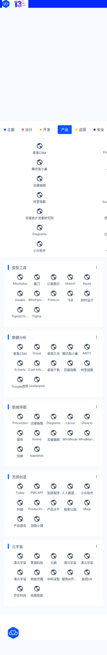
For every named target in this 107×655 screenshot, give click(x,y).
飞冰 (70, 300)
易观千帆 (53, 370)
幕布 (20, 440)
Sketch (70, 283)
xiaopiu (20, 300)
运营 (82, 129)
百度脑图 (53, 440)
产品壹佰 (20, 526)
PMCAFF (36, 493)
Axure (87, 283)
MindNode (70, 439)
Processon (20, 423)
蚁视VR (87, 579)
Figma (36, 316)
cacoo (70, 423)
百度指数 (70, 370)
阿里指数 (39, 202)
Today (20, 493)
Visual (36, 353)
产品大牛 (53, 509)
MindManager (87, 439)
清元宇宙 (20, 563)
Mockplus (20, 283)
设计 (28, 129)
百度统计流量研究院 (39, 218)
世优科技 (20, 595)
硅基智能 (37, 595)
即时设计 (87, 300)
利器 (20, 509)
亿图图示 (53, 284)
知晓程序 (53, 493)
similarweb (37, 386)
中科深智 (53, 579)
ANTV (87, 353)
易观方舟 (53, 354)
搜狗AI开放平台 (70, 579)
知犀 (20, 456)
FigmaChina (20, 316)
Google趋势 (20, 386)
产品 (64, 129)
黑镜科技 (37, 563)
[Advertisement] (53, 63)
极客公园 (70, 509)
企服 (11, 129)
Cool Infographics (36, 369)
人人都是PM (70, 493)
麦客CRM (39, 153)
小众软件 (39, 251)
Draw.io (87, 423)
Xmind (36, 439)
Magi (87, 509)
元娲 (53, 563)
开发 (46, 129)
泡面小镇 (37, 526)
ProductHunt (36, 509)
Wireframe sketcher (36, 300)
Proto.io (53, 300)
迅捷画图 (39, 185)
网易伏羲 (37, 579)
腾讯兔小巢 (39, 169)
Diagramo (39, 234)
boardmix (36, 455)
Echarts (20, 369)
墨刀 (37, 284)
